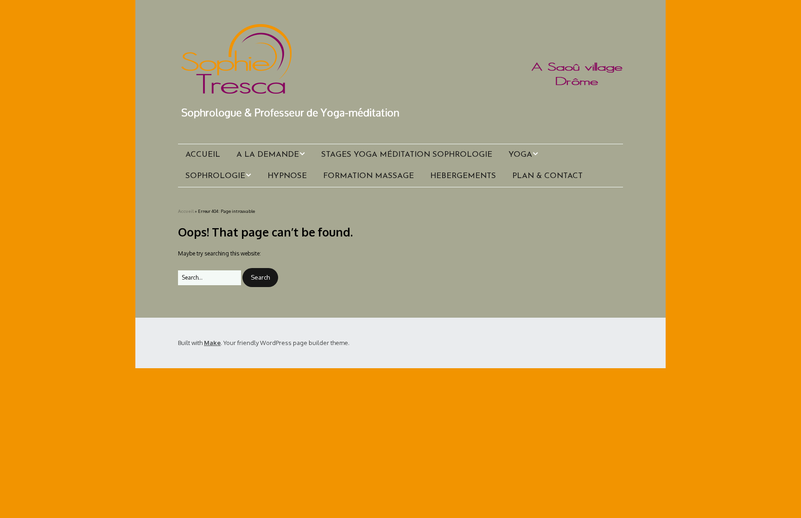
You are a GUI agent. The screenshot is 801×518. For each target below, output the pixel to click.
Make (212, 342)
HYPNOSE (287, 176)
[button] (260, 277)
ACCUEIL (202, 155)
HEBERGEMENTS (463, 176)
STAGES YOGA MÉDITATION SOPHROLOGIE (406, 155)
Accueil (186, 211)
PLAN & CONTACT (547, 176)
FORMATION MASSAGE (368, 176)
